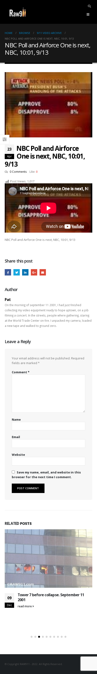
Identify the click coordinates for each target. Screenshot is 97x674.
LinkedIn (25, 272)
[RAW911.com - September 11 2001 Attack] (18, 11)
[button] (31, 637)
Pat (8, 299)
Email (43, 272)
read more (25, 606)
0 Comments (18, 171)
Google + (34, 272)
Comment (20, 372)
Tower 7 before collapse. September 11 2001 (51, 597)
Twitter (16, 272)
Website (18, 454)
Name (16, 419)
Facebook (8, 272)
